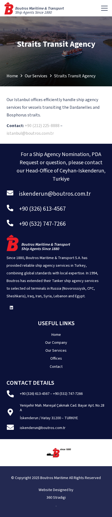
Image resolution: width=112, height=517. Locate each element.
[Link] (39, 12)
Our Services (56, 350)
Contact (56, 366)
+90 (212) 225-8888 (42, 126)
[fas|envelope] (13, 428)
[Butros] (8, 8)
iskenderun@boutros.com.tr (43, 428)
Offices (56, 358)
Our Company (56, 342)
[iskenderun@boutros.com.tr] (13, 194)
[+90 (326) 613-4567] (13, 209)
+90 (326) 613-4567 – (36, 393)
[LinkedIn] (11, 308)
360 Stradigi (56, 497)
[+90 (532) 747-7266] (13, 224)
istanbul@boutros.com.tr (31, 133)
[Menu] (104, 8)
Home (56, 334)
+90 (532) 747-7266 (68, 393)
